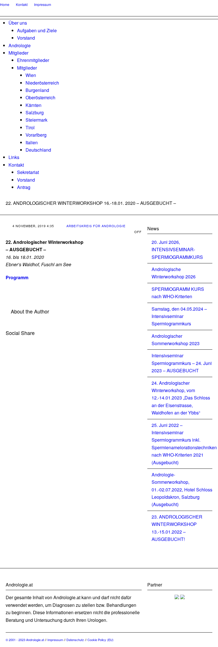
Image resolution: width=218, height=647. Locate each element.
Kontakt (22, 4)
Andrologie (20, 45)
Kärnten (33, 105)
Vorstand (26, 38)
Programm (17, 277)
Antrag (23, 187)
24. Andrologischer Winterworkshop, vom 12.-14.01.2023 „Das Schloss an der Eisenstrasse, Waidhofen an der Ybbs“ (181, 398)
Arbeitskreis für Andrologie (95, 225)
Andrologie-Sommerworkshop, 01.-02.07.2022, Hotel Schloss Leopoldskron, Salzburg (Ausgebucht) (182, 489)
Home (4, 4)
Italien (32, 142)
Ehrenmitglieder (33, 60)
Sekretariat (28, 172)
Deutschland (38, 150)
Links (14, 157)
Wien (31, 75)
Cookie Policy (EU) (100, 639)
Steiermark (36, 120)
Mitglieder (18, 53)
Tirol (30, 127)
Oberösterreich (40, 97)
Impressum (42, 4)
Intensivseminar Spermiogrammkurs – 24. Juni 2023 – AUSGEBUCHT (182, 363)
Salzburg (35, 112)
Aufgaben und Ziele (37, 30)
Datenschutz (75, 639)
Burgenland (37, 90)
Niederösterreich (42, 82)
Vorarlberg (36, 135)
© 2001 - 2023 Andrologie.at (25, 639)
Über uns (18, 23)
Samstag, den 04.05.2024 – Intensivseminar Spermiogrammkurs (179, 316)
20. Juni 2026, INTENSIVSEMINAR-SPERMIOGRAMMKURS (177, 249)
